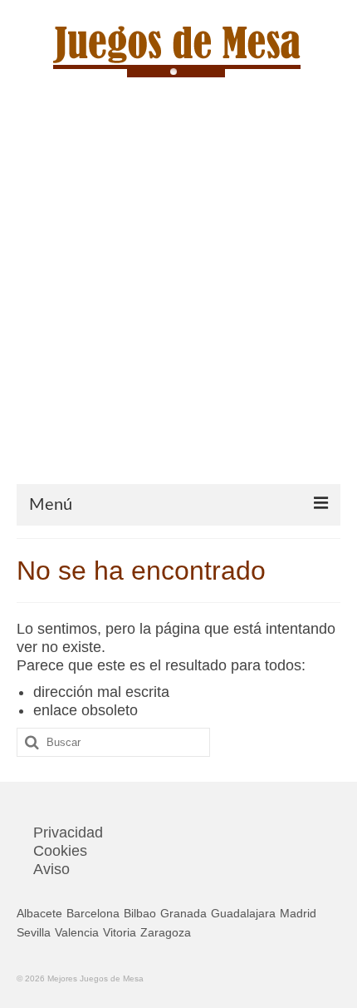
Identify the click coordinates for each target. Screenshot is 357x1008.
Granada (183, 913)
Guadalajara (243, 913)
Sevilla (34, 932)
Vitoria (119, 932)
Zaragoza (165, 932)
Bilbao (140, 913)
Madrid (298, 913)
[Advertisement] (178, 297)
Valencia (77, 932)
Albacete (39, 913)
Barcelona (93, 913)
